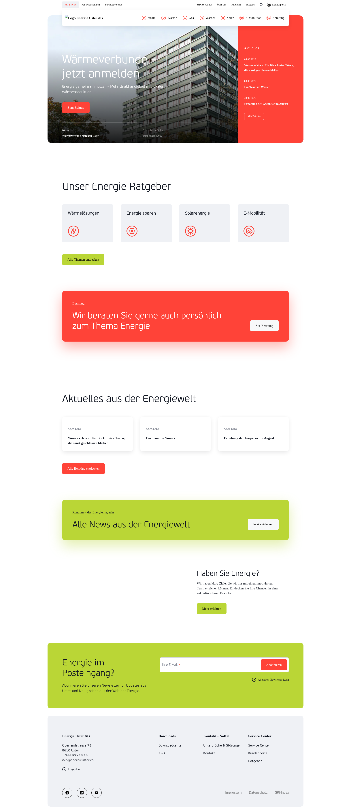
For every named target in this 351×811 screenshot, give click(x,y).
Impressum (233, 793)
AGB (161, 753)
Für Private (70, 4)
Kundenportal (258, 753)
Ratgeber (250, 4)
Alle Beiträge (254, 116)
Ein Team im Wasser (257, 87)
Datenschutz (258, 793)
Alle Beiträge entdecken (83, 468)
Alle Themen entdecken (83, 259)
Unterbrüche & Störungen (222, 745)
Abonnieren (274, 665)
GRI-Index (282, 793)
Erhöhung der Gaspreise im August (266, 103)
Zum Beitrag (75, 107)
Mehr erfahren (211, 608)
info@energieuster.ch (78, 760)
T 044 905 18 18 (75, 755)
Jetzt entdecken (263, 524)
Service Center (204, 4)
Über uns (221, 4)
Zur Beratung (264, 326)
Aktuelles (236, 4)
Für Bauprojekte (113, 4)
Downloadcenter (170, 745)
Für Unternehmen (91, 4)
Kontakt (209, 753)
